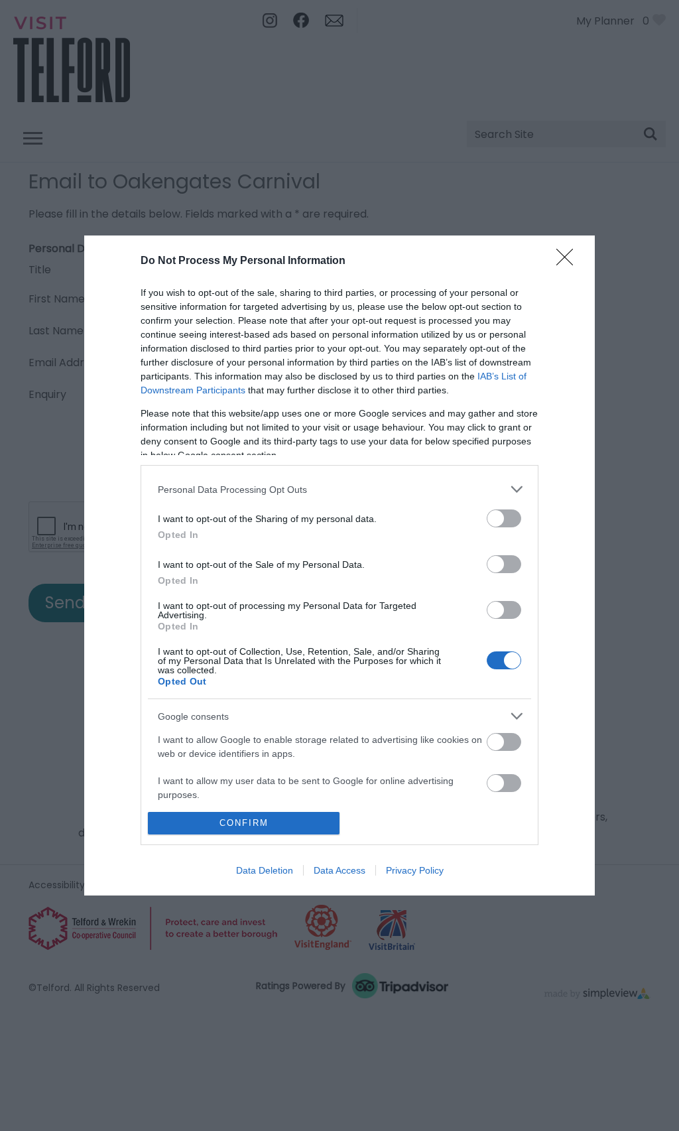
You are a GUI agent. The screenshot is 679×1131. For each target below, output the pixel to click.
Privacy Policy (415, 870)
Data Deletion (264, 870)
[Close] (569, 261)
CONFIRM (244, 823)
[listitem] (339, 489)
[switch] (504, 518)
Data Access (339, 870)
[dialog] (339, 565)
